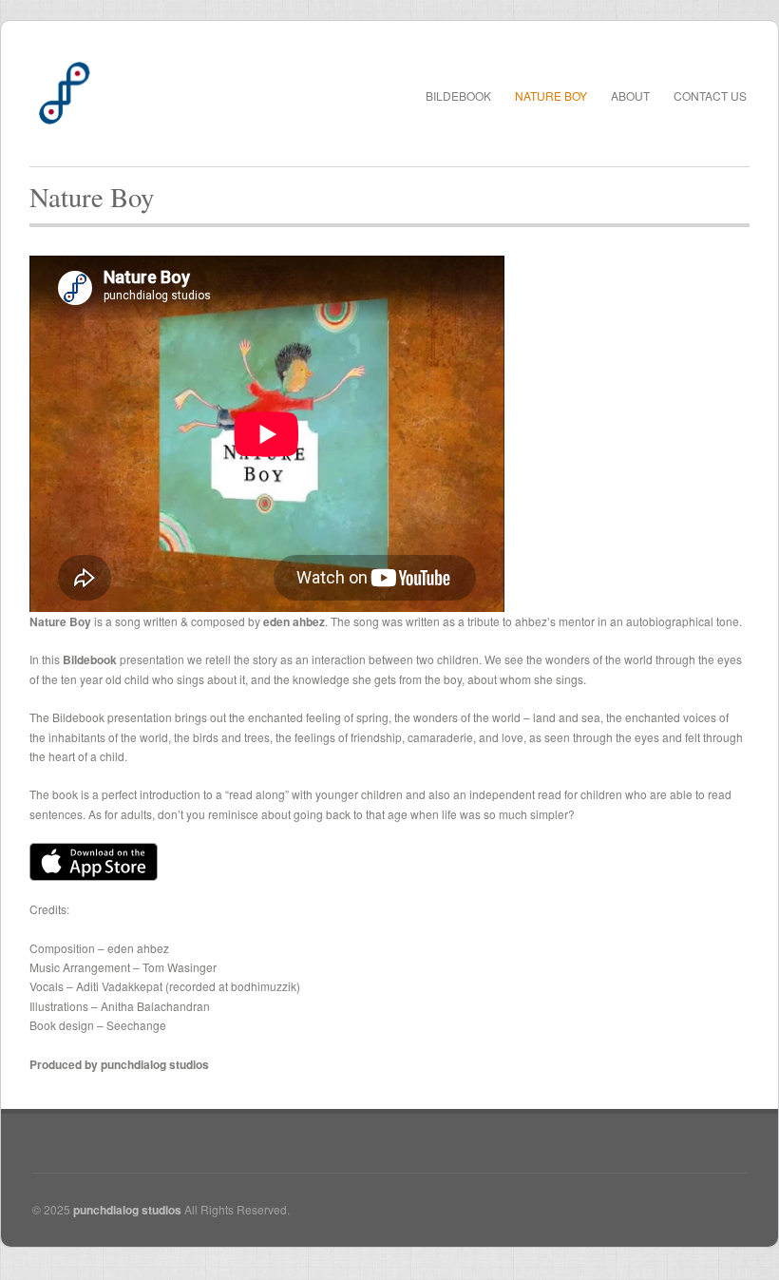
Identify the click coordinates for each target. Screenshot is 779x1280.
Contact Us (710, 95)
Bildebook (458, 95)
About (630, 95)
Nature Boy (551, 95)
